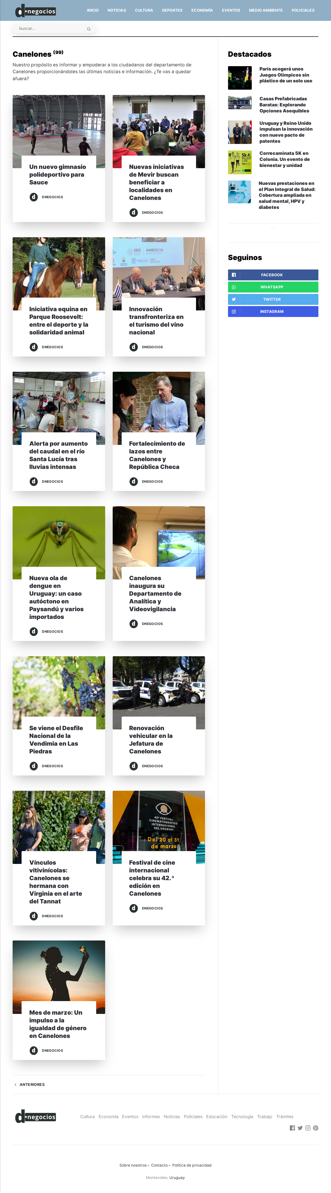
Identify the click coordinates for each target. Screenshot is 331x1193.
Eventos (231, 10)
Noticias (117, 10)
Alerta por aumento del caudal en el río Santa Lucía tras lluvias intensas (58, 455)
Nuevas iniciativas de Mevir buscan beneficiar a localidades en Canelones (156, 182)
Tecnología (242, 1116)
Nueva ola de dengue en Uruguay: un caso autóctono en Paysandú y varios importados (56, 597)
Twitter (272, 299)
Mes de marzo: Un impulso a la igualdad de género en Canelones (58, 1024)
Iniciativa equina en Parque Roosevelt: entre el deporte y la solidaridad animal (58, 320)
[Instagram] (308, 1128)
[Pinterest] (315, 1128)
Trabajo (264, 1116)
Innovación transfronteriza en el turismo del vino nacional (156, 320)
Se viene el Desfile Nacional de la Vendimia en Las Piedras (56, 739)
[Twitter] (300, 1128)
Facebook (272, 275)
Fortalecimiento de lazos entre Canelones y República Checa (157, 455)
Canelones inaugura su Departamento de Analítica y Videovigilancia (155, 593)
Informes (151, 1116)
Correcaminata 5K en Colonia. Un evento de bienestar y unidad (285, 159)
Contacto (159, 1165)
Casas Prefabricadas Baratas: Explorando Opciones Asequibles (284, 104)
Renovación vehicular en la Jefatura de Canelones (151, 739)
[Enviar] (89, 29)
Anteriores (31, 1084)
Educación (216, 1116)
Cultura (144, 10)
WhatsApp (271, 287)
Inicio (93, 10)
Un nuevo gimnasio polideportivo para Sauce (57, 174)
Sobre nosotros (133, 1165)
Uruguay (177, 1177)
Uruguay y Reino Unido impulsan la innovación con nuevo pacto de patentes (286, 132)
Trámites (284, 1116)
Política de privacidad (192, 1165)
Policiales (303, 10)
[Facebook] (292, 1128)
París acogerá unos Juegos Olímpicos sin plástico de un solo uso (286, 75)
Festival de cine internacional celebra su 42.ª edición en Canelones (152, 878)
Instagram (272, 311)
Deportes (172, 10)
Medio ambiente (266, 10)
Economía (202, 10)
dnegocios (52, 197)
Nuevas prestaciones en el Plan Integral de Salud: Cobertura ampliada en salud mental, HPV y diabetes (287, 195)
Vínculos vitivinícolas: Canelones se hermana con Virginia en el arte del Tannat (55, 882)
